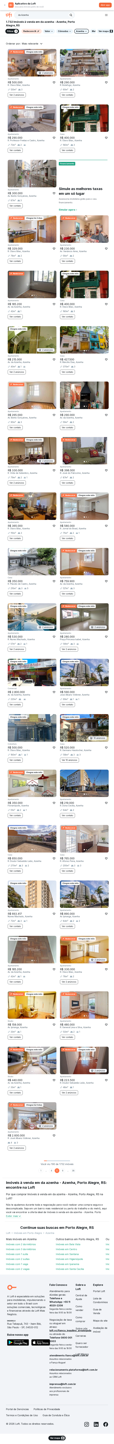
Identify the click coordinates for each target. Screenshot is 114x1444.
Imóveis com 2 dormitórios (21, 1244)
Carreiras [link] (81, 1335)
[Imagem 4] (90, 73)
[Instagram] (86, 1425)
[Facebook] (105, 1425)
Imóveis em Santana (67, 1254)
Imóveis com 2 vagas (18, 1269)
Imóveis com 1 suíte (17, 1254)
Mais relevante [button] (30, 43)
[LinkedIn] (96, 1425)
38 (73, 1170)
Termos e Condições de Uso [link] (22, 1415)
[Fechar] (4, 5)
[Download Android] (18, 1343)
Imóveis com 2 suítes (18, 1259)
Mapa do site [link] (100, 1320)
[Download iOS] (40, 1343)
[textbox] (44, 15)
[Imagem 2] (86, 73)
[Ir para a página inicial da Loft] (10, 15)
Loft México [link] (82, 1354)
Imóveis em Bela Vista (68, 1244)
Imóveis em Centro (66, 1249)
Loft (8, 1233)
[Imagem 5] (92, 73)
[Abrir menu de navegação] (106, 15)
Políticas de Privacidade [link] (47, 1409)
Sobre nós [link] (81, 1328)
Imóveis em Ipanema (67, 1264)
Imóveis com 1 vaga (17, 1264)
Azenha (49, 1233)
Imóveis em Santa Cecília (70, 1269)
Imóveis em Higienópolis (69, 1259)
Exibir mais (12, 1216)
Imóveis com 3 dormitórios (21, 1249)
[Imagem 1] (84, 73)
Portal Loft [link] (99, 1291)
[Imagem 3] (88, 73)
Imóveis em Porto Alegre (28, 1233)
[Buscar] (71, 15)
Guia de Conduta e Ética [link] (56, 1415)
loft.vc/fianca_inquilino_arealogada (70, 1330)
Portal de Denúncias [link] (17, 1409)
